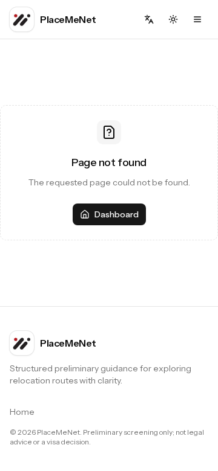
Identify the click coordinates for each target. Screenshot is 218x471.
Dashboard (116, 214)
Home (22, 411)
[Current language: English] (149, 19)
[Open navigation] (197, 19)
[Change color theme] (173, 19)
